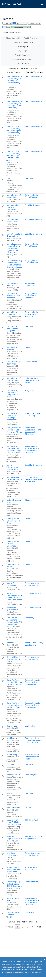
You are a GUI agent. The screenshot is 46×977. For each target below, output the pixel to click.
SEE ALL (5, 23)
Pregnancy (29, 390)
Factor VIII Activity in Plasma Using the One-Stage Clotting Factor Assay (14, 155)
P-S (22, 23)
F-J (14, 23)
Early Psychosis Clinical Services (31, 196)
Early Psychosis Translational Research (31, 295)
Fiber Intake (11, 643)
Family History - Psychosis (12, 313)
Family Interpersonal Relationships (12, 467)
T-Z (26, 23)
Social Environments (33, 205)
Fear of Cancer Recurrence (12, 584)
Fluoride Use (11, 726)
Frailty (9, 793)
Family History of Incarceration (13, 379)
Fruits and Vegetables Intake (14, 837)
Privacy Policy (35, 972)
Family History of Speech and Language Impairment (13, 416)
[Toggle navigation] (42, 4)
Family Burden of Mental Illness (13, 196)
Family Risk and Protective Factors (14, 478)
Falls (8, 178)
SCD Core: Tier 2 (31, 820)
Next (39, 927)
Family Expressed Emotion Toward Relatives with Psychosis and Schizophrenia (13, 248)
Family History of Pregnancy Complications (13, 392)
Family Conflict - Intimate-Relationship (13, 207)
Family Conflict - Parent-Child (13, 220)
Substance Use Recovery (31, 868)
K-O (18, 23)
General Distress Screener (13, 913)
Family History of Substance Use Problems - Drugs (13, 448)
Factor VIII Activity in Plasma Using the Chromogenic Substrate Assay (14, 129)
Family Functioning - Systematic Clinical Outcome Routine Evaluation (14, 263)
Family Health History (12, 284)
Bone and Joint (31, 775)
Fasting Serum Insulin (12, 565)
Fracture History (13, 775)
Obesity (28, 808)
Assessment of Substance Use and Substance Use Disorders (33, 430)
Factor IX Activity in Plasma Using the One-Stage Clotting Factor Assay (14, 104)
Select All (7, 27)
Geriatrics (29, 178)
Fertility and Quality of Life (12, 608)
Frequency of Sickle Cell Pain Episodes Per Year (14, 822)
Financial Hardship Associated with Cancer (14, 659)
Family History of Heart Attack (13, 362)
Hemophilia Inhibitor (33, 76)
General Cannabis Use (13, 899)
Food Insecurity (13, 738)
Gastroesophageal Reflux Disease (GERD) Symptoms (14, 884)
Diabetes (28, 347)
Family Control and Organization (14, 235)
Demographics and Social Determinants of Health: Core (33, 740)
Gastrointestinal (32, 882)
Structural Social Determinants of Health (32, 756)
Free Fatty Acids (13, 808)
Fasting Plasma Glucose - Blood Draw (13, 520)
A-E (11, 23)
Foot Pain (10, 764)
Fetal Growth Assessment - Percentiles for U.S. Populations (14, 621)
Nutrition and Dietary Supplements (34, 644)
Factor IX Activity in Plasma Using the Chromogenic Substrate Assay (14, 79)
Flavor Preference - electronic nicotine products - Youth (14, 705)
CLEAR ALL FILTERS (34, 23)
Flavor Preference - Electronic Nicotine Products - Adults (14, 682)
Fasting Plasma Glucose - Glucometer (12, 543)
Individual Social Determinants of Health (32, 380)
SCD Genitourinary (33, 593)
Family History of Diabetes (13, 348)
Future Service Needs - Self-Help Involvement (13, 869)
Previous (9, 927)
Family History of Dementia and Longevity (13, 328)
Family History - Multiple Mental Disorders (13, 295)
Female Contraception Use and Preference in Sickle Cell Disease (14, 596)
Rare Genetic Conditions (30, 284)
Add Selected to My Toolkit (21, 27)
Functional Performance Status (12, 855)
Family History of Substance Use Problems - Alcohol (14, 429)
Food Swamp (11, 754)
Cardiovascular (31, 361)
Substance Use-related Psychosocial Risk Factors (33, 479)
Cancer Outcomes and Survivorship (32, 584)
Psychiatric (29, 912)
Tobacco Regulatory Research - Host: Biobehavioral (33, 682)
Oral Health (30, 726)
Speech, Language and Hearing (32, 414)
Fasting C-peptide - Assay (14, 501)
